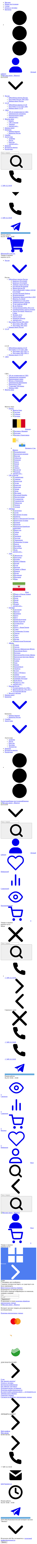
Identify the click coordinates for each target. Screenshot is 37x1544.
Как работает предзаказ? (9, 1386)
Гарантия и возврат (7, 1395)
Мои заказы (5, 1433)
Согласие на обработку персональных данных (16, 1397)
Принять (4, 1542)
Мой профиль (5, 1431)
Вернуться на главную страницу (12, 1288)
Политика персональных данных (12, 1313)
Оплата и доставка (7, 1383)
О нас (3, 1379)
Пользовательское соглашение (11, 1388)
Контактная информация (9, 1385)
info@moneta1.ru (6, 1484)
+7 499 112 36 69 (6, 185)
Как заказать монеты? (8, 1381)
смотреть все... (13, 117)
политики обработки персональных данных (15, 1302)
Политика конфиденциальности (11, 1390)
